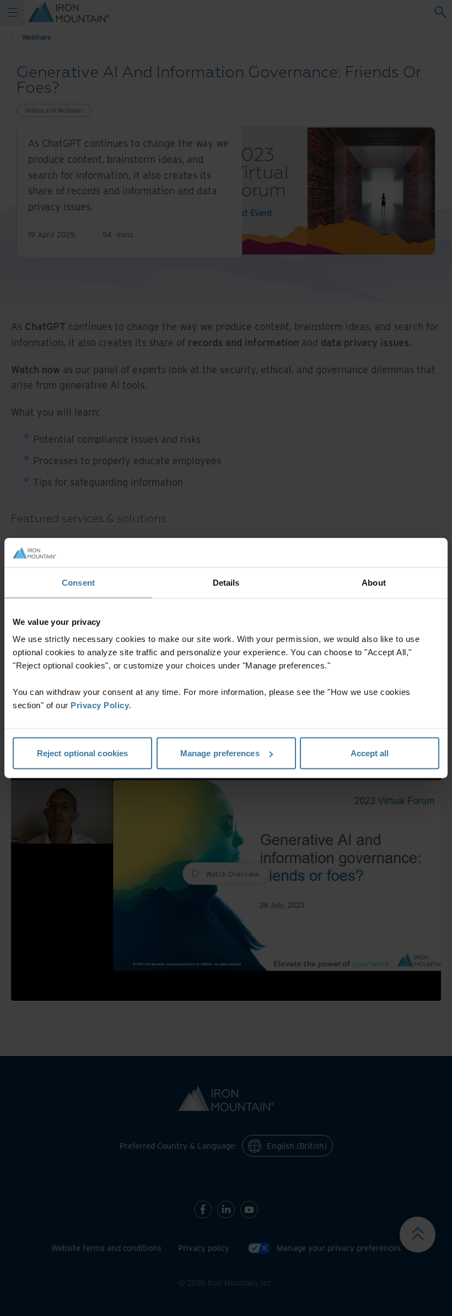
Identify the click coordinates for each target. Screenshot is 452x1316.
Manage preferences (220, 753)
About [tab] (374, 582)
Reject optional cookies (82, 753)
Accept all (370, 753)
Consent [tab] (78, 582)
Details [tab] (226, 582)
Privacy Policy (100, 705)
